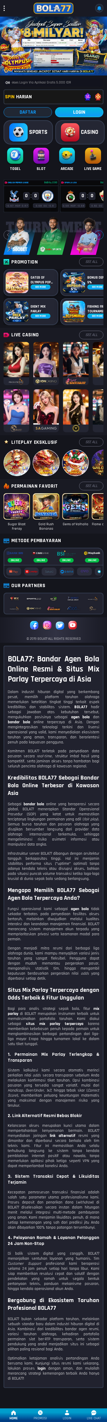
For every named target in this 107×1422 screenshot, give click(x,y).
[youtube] (72, 626)
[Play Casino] (16, 363)
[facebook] (34, 626)
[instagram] (47, 626)
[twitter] (60, 626)
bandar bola (33, 804)
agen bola (80, 909)
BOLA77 (80, 707)
